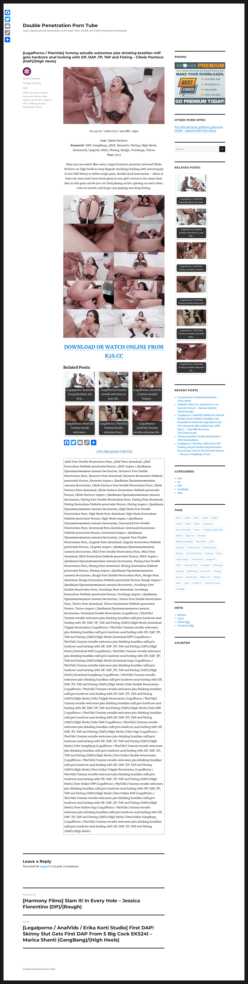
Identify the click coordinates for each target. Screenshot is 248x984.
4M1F (26, 92)
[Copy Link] (7, 32)
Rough (42, 103)
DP (178, 482)
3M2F (205, 517)
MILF (25, 103)
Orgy (179, 492)
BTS (212, 541)
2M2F (187, 517)
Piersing (217, 565)
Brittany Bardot (184, 541)
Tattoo (38, 107)
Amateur (208, 523)
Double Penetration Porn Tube (60, 25)
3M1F (196, 517)
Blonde (202, 535)
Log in (180, 618)
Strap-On (205, 577)
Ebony (179, 553)
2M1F (178, 517)
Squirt (179, 577)
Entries (183, 622)
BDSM (179, 535)
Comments (185, 625)
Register (181, 615)
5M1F (197, 523)
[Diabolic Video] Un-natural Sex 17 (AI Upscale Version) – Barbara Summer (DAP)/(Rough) (198, 408)
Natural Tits (191, 565)
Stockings (28, 107)
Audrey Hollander (213, 529)
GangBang (183, 489)
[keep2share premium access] (200, 83)
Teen (178, 583)
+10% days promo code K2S (113, 451)
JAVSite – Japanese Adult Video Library (195, 130)
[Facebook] (7, 12)
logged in (46, 866)
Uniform (196, 583)
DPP (179, 485)
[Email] (7, 26)
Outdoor (205, 565)
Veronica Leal (212, 583)
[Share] (7, 39)
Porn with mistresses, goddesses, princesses (199, 127)
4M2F (188, 523)
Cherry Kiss (194, 547)
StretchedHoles (31, 78)
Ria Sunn (206, 571)
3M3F (214, 517)
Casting (180, 547)
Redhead (192, 571)
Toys (186, 583)
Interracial (35, 99)
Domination (209, 547)
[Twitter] (7, 19)
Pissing (33, 103)
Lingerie (46, 99)
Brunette (34, 92)
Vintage (180, 588)
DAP (25, 88)
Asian (197, 529)
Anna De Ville (183, 529)
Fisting (37, 96)
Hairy (219, 553)
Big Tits (190, 535)
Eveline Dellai (194, 553)
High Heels (182, 559)
